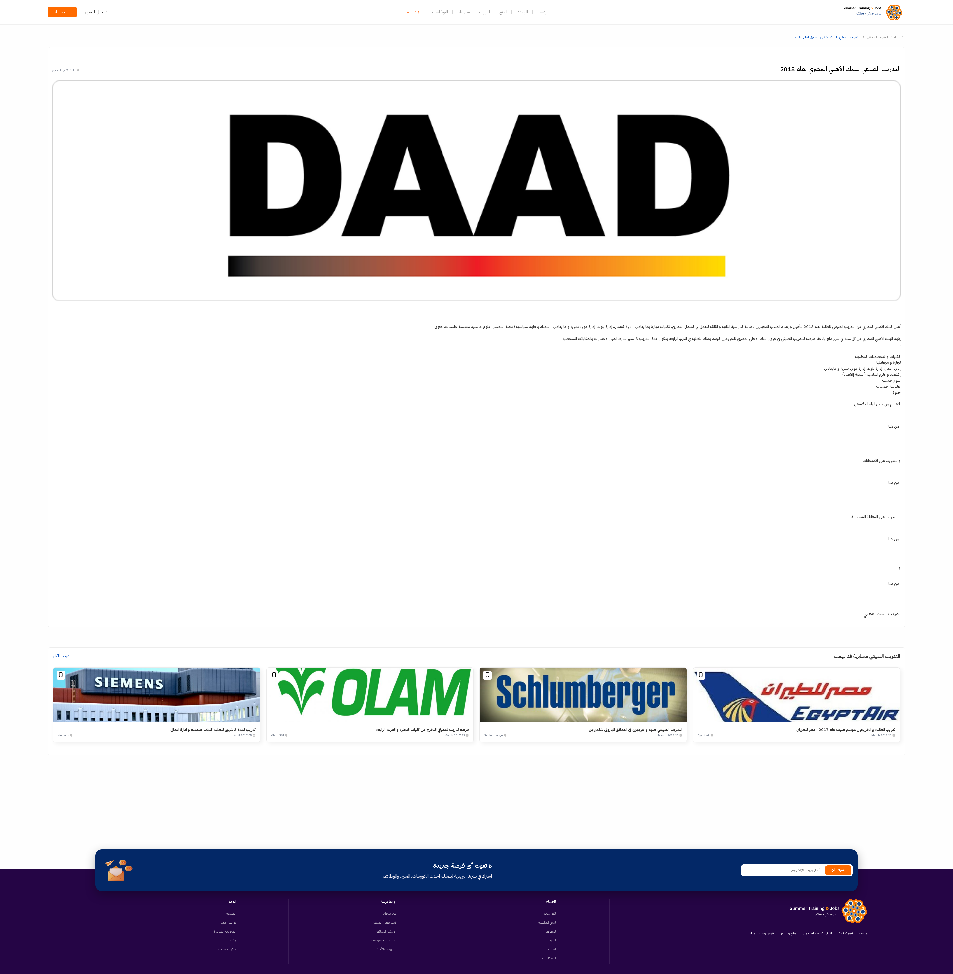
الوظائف (522, 12)
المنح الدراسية (547, 922)
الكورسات (550, 913)
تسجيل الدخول (96, 12)
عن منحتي (389, 913)
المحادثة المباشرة (224, 931)
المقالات (551, 949)
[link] (874, 12)
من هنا (893, 426)
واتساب (230, 940)
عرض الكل (61, 656)
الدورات (485, 12)
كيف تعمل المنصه (384, 922)
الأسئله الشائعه (386, 931)
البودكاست (440, 12)
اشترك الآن (838, 870)
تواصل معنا (228, 922)
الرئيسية (542, 12)
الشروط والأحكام (385, 949)
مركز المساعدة (227, 949)
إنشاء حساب (62, 12)
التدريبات (551, 940)
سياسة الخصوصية (383, 940)
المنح (503, 12)
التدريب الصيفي (877, 37)
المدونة (231, 913)
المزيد (418, 12)
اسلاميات (464, 12)
